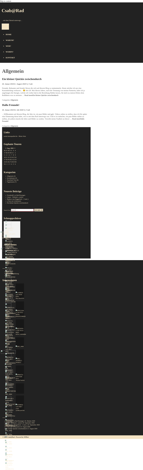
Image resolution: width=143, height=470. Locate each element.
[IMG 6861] (8, 238)
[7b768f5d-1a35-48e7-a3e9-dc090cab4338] (20, 404)
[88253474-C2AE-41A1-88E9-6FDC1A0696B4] (10, 339)
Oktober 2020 (11, 248)
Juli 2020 (10, 254)
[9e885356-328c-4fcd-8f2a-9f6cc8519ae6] (9, 458)
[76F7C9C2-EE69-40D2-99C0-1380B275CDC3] (10, 401)
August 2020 (11, 252)
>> (14, 148)
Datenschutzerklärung (12, 273)
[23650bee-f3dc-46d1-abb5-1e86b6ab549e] (9, 381)
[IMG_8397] (8, 414)
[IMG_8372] (8, 460)
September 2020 (12, 250)
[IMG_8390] (8, 434)
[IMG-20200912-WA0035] (8, 260)
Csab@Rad (13, 10)
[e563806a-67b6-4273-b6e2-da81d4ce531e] (9, 466)
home (9, 34)
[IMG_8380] (8, 450)
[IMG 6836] (8, 362)
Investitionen (11, 178)
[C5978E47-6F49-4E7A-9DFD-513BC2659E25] (10, 375)
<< (6, 148)
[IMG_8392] (8, 430)
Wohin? (9, 52)
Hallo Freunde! (10, 104)
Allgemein (14, 100)
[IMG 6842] (8, 345)
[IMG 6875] (8, 390)
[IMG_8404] (8, 393)
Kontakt (10, 58)
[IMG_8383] (8, 447)
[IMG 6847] (8, 264)
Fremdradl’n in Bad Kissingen (15, 421)
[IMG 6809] (8, 291)
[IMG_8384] (8, 443)
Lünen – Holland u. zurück (15, 197)
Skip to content (5, 1)
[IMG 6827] (8, 317)
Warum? (10, 40)
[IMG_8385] (8, 441)
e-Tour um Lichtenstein (14, 201)
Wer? (8, 46)
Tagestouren (10, 182)
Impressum (9, 272)
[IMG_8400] (8, 404)
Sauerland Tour (11, 180)
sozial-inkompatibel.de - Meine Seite (15, 136)
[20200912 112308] (8, 342)
